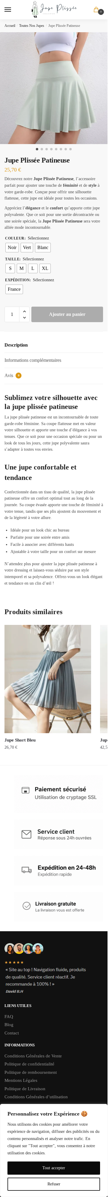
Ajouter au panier (67, 314)
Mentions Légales (20, 1080)
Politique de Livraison (24, 1088)
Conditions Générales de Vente (33, 1056)
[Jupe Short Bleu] (47, 679)
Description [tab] (16, 344)
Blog (8, 1024)
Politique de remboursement (30, 1072)
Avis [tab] (11, 375)
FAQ (8, 1016)
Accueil (9, 26)
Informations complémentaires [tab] (32, 360)
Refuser (53, 1184)
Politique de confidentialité (29, 1064)
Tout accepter (53, 1168)
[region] (54, 1150)
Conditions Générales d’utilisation (36, 1096)
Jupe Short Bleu (20, 740)
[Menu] (13, 9)
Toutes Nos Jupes (31, 26)
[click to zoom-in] (56, 88)
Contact (11, 1033)
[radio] (12, 247)
